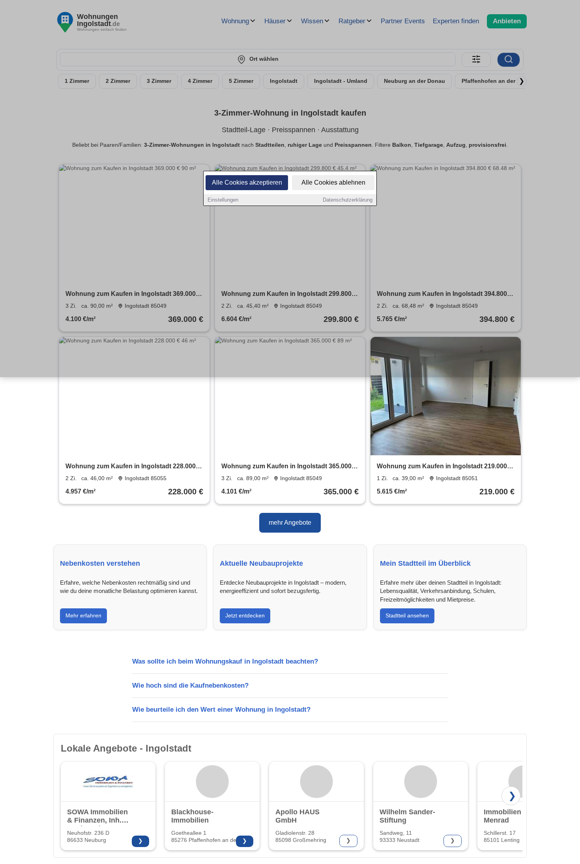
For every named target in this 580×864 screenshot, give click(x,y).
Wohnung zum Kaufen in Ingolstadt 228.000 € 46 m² (133, 467)
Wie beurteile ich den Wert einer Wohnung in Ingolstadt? (221, 709)
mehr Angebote (290, 522)
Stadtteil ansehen (407, 615)
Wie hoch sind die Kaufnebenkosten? (190, 685)
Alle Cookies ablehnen (333, 182)
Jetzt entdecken (245, 615)
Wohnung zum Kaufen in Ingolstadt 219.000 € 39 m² (444, 467)
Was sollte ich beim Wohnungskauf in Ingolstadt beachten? (225, 661)
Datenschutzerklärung (347, 200)
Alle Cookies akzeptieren (247, 182)
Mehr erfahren (83, 615)
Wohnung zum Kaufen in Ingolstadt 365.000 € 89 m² (289, 467)
